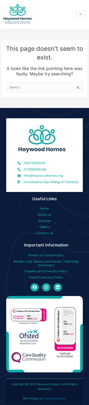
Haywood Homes (54, 398)
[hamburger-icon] (80, 14)
